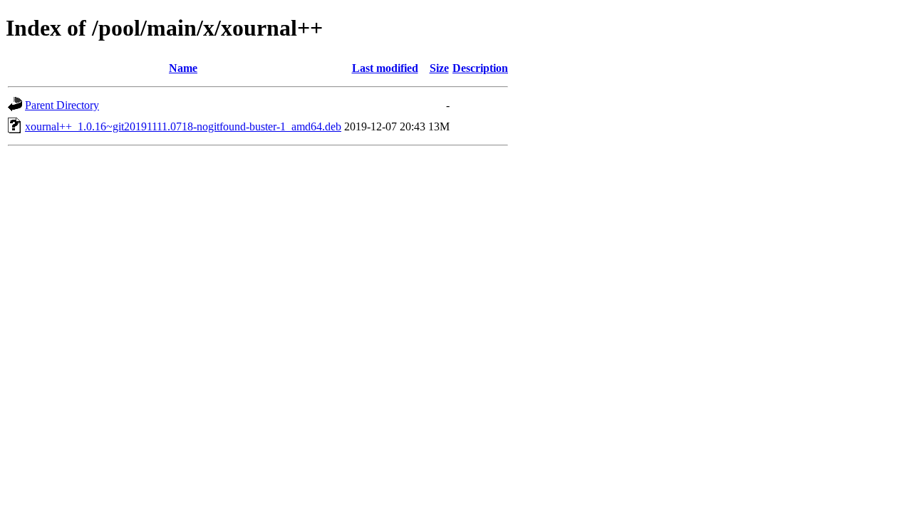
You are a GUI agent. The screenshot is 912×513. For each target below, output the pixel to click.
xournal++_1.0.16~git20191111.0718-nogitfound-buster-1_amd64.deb (183, 126)
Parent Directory (62, 105)
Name (183, 68)
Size (439, 68)
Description (480, 68)
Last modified (385, 68)
